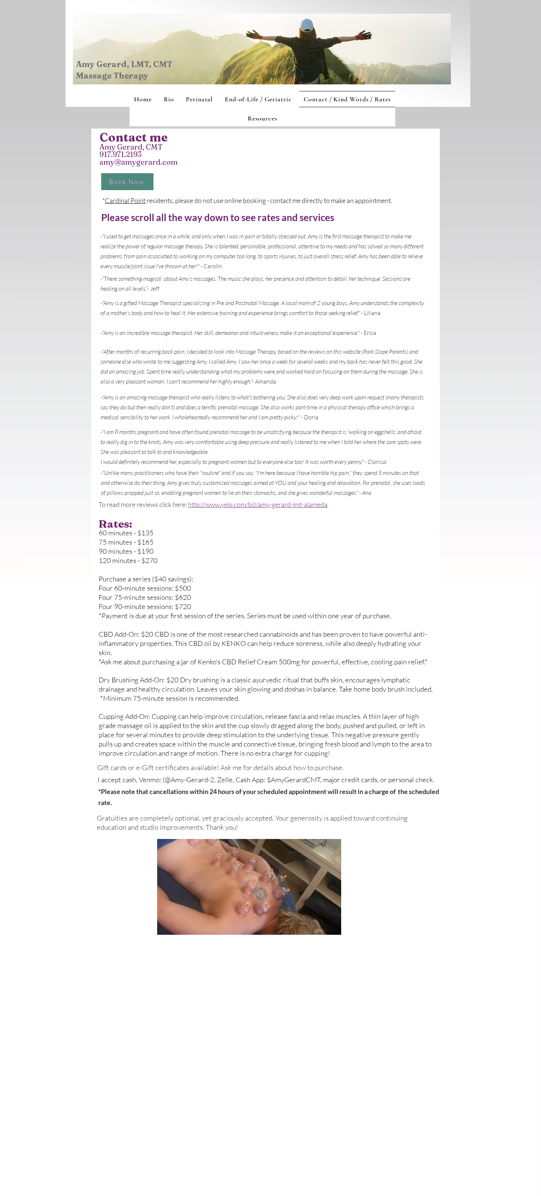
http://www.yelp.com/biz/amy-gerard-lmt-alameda (258, 504)
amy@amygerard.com (138, 162)
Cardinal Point (125, 200)
